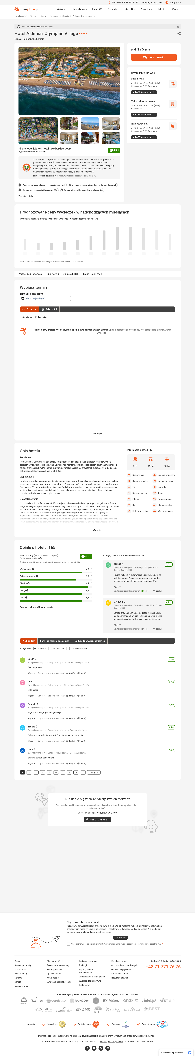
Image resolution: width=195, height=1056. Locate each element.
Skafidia (66, 16)
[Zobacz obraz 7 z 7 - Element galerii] (111, 138)
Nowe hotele (53, 978)
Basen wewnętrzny (141, 481)
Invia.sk (111, 1041)
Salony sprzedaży (22, 965)
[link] (80, 9)
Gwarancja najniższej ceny (59, 982)
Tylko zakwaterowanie (143, 101)
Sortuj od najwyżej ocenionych (90, 641)
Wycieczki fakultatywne (90, 981)
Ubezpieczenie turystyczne (92, 976)
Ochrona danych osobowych (124, 965)
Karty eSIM (84, 985)
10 (83, 772)
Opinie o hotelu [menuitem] (71, 274)
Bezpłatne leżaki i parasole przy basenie (166, 481)
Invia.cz (103, 1041)
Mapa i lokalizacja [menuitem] (92, 274)
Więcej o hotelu (25, 196)
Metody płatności (55, 969)
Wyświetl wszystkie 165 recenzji (32, 152)
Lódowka (162, 487)
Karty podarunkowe (88, 961)
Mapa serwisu (21, 986)
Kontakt (18, 978)
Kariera (17, 982)
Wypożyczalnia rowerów (166, 511)
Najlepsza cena (139, 123)
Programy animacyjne (166, 499)
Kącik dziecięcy (139, 493)
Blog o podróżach (55, 961)
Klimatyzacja (138, 475)
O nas (17, 961)
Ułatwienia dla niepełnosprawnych (166, 505)
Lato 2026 (97, 9)
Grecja (44, 16)
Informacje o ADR (119, 973)
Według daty (29, 641)
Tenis (160, 493)
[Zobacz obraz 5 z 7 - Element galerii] (69, 138)
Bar (133, 505)
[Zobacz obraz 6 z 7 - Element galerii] (90, 138)
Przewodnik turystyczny (58, 965)
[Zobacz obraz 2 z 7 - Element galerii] (69, 123)
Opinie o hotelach (55, 973)
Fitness (136, 499)
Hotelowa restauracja (141, 511)
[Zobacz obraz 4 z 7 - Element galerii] (111, 123)
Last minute (137, 78)
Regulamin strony (119, 961)
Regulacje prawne (119, 978)
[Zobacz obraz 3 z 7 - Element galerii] (90, 123)
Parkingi (83, 965)
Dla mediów (20, 969)
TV (133, 487)
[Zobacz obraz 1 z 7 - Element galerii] (38, 130)
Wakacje (34, 16)
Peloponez (54, 16)
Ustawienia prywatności (122, 969)
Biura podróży (20, 973)
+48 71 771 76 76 (163, 966)
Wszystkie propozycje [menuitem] (30, 274)
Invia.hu (119, 1041)
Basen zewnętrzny (166, 475)
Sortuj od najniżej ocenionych (54, 641)
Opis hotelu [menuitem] (53, 274)
